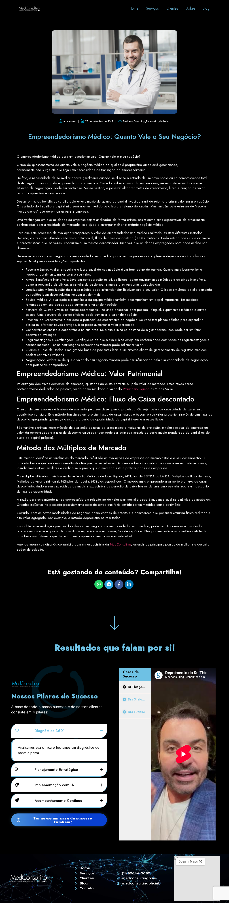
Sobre (190, 8)
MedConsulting (120, 544)
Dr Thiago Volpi (139, 687)
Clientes (172, 8)
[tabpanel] (183, 754)
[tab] (135, 687)
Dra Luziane (136, 712)
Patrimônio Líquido (136, 389)
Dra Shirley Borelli (141, 699)
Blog (206, 8)
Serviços (152, 8)
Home (133, 8)
